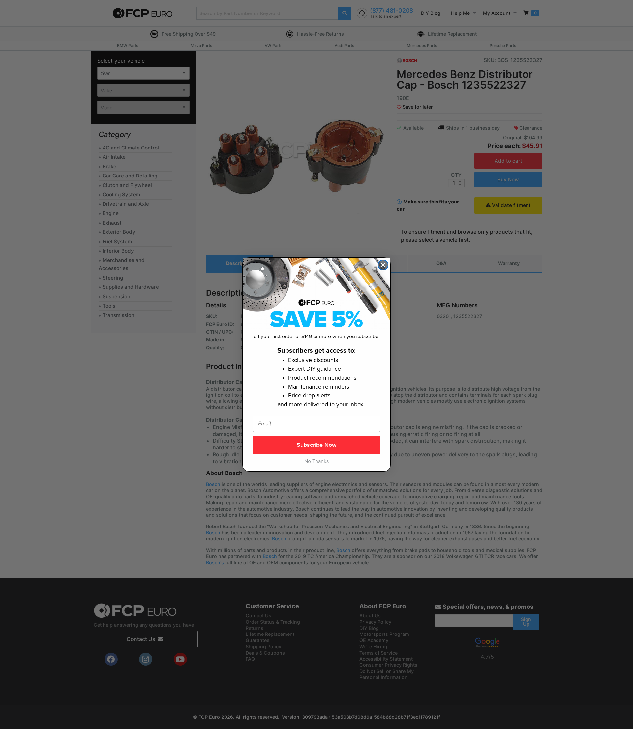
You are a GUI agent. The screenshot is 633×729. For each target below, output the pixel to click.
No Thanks (316, 461)
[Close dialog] (383, 265)
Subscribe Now (317, 444)
